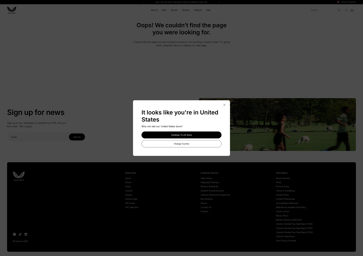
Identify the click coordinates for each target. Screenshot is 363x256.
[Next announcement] (219, 2)
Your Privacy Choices (286, 240)
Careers (204, 211)
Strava (204, 203)
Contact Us (206, 207)
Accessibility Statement (287, 203)
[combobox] (324, 10)
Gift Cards (130, 203)
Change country (181, 144)
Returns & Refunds (209, 186)
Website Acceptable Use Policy (291, 207)
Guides (128, 195)
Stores (128, 182)
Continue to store (181, 135)
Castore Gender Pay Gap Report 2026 (294, 224)
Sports (174, 10)
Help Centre (206, 178)
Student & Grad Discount (212, 190)
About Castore (283, 178)
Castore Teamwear (285, 236)
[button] (164, 10)
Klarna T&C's (282, 215)
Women (186, 10)
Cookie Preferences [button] (285, 199)
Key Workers (207, 199)
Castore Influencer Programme (215, 195)
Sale (208, 10)
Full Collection (131, 207)
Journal (128, 190)
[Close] (224, 105)
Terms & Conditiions (285, 190)
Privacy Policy (282, 186)
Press (128, 186)
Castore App (131, 199)
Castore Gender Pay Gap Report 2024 (294, 232)
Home (128, 178)
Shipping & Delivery (210, 182)
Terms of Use (282, 211)
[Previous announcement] (144, 2)
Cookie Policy (282, 195)
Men (164, 10)
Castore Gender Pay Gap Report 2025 (294, 228)
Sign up (77, 137)
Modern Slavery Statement (289, 220)
